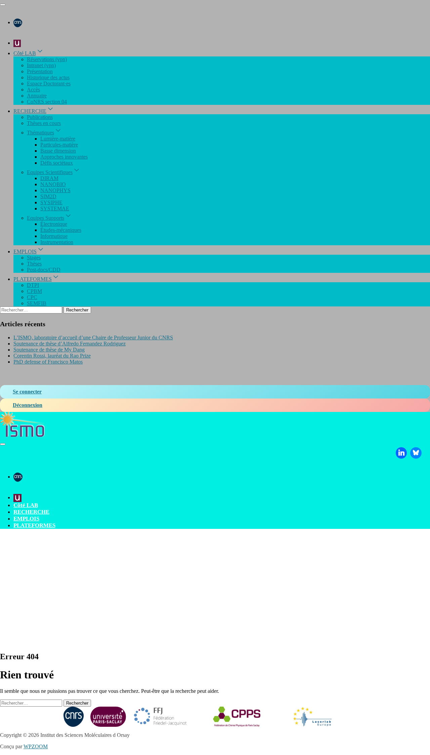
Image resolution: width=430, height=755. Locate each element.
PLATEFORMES (32, 279)
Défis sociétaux (56, 163)
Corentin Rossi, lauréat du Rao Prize (52, 356)
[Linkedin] (401, 453)
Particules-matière (59, 145)
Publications (40, 117)
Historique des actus (48, 77)
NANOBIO (53, 184)
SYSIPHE (51, 202)
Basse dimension (58, 151)
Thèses (34, 263)
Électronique (53, 224)
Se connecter (27, 391)
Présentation (40, 71)
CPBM (34, 291)
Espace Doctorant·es (49, 83)
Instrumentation (56, 242)
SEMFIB (36, 303)
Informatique (54, 236)
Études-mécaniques (60, 230)
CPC (32, 297)
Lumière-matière (57, 138)
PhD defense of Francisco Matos (48, 362)
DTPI (33, 285)
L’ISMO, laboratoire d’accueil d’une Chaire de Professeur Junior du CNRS (93, 337)
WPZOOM (36, 746)
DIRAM (49, 178)
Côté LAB (24, 53)
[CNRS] (17, 22)
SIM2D (48, 196)
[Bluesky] (415, 453)
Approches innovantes (64, 157)
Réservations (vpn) (47, 59)
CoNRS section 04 (47, 101)
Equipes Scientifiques (50, 172)
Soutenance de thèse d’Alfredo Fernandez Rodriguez (69, 343)
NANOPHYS (55, 190)
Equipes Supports (45, 218)
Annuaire (37, 95)
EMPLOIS (25, 251)
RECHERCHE (29, 111)
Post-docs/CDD (43, 269)
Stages (34, 257)
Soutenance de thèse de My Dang (49, 349)
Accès (33, 89)
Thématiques (40, 132)
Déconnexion (27, 405)
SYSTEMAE (54, 208)
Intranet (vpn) (41, 65)
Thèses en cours (44, 123)
